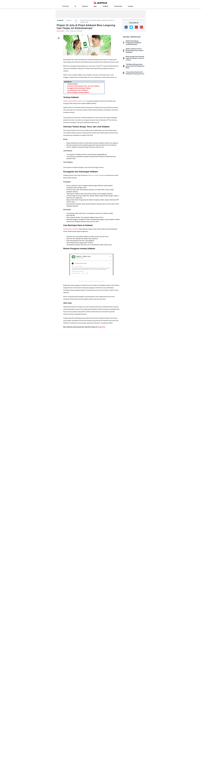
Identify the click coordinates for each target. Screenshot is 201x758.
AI (75, 6)
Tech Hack (65, 6)
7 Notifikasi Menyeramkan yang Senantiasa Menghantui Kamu (135, 66)
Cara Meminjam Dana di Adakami (77, 90)
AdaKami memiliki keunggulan (96, 175)
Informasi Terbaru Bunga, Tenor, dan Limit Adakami (83, 86)
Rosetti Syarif (60, 31)
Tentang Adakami (72, 84)
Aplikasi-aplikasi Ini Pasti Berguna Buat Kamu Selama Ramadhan (134, 50)
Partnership (118, 6)
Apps (95, 6)
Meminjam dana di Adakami (71, 229)
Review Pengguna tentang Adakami (78, 92)
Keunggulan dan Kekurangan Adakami (79, 88)
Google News (101, 327)
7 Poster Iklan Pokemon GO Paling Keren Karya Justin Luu (135, 73)
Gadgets (105, 6)
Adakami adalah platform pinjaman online (74, 101)
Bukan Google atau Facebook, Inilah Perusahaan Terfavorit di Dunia (135, 58)
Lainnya (130, 6)
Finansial (85, 6)
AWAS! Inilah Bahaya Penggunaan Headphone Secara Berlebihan (133, 42)
